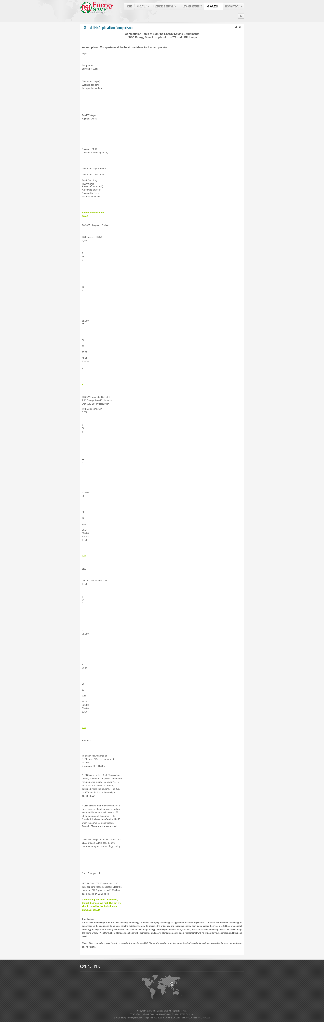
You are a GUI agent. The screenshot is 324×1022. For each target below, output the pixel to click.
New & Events (232, 6)
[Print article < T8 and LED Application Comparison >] (236, 27)
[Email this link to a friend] (240, 27)
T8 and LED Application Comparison (107, 28)
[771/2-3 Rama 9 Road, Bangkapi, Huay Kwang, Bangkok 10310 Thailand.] (172, 984)
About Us (141, 6)
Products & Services (163, 6)
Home (129, 6)
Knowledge (212, 6)
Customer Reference (191, 6)
